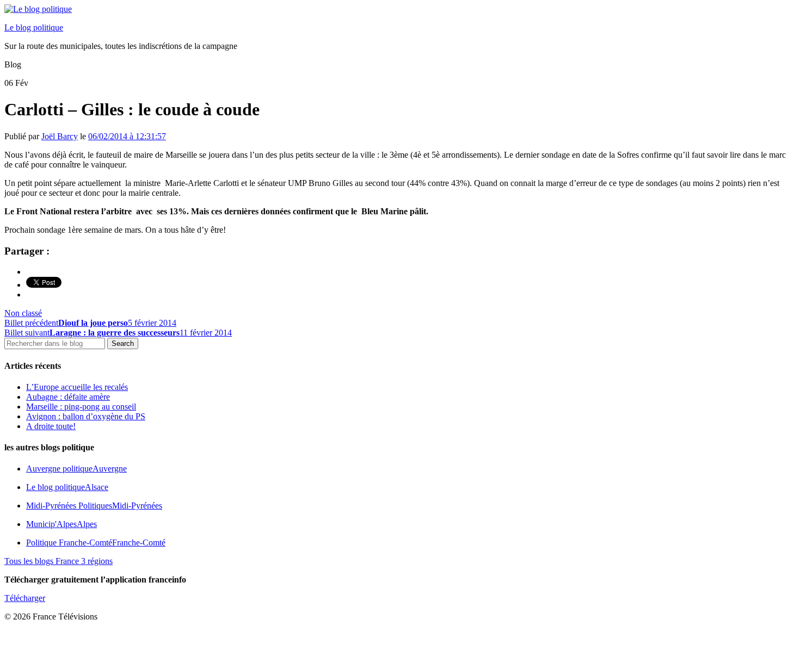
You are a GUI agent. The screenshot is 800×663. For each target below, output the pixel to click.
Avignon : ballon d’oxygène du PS (85, 416)
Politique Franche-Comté (95, 542)
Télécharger (24, 598)
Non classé (23, 313)
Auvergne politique (76, 468)
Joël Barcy (59, 136)
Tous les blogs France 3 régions (58, 561)
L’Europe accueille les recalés (77, 387)
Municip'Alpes (61, 524)
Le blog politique (33, 27)
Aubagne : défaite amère (68, 396)
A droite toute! (51, 426)
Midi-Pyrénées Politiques (94, 505)
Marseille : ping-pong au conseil (81, 406)
